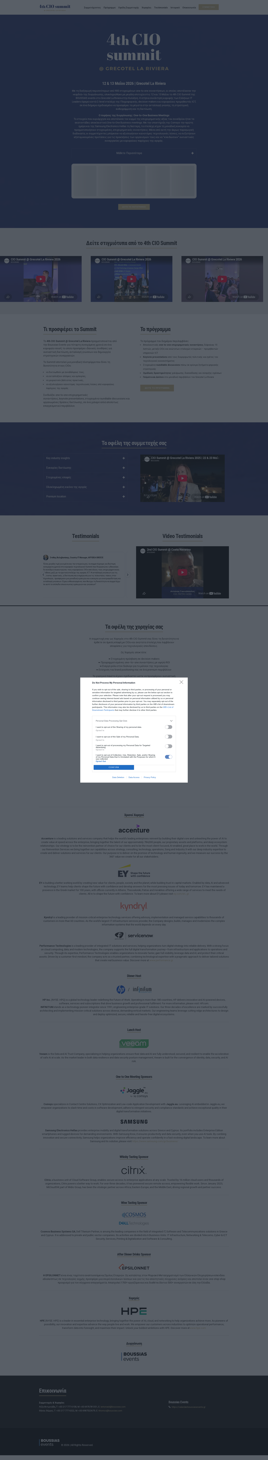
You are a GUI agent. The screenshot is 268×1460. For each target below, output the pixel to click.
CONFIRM (114, 767)
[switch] (168, 727)
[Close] (182, 683)
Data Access (134, 777)
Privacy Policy (150, 777)
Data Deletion (118, 777)
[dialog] (134, 730)
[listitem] (134, 720)
